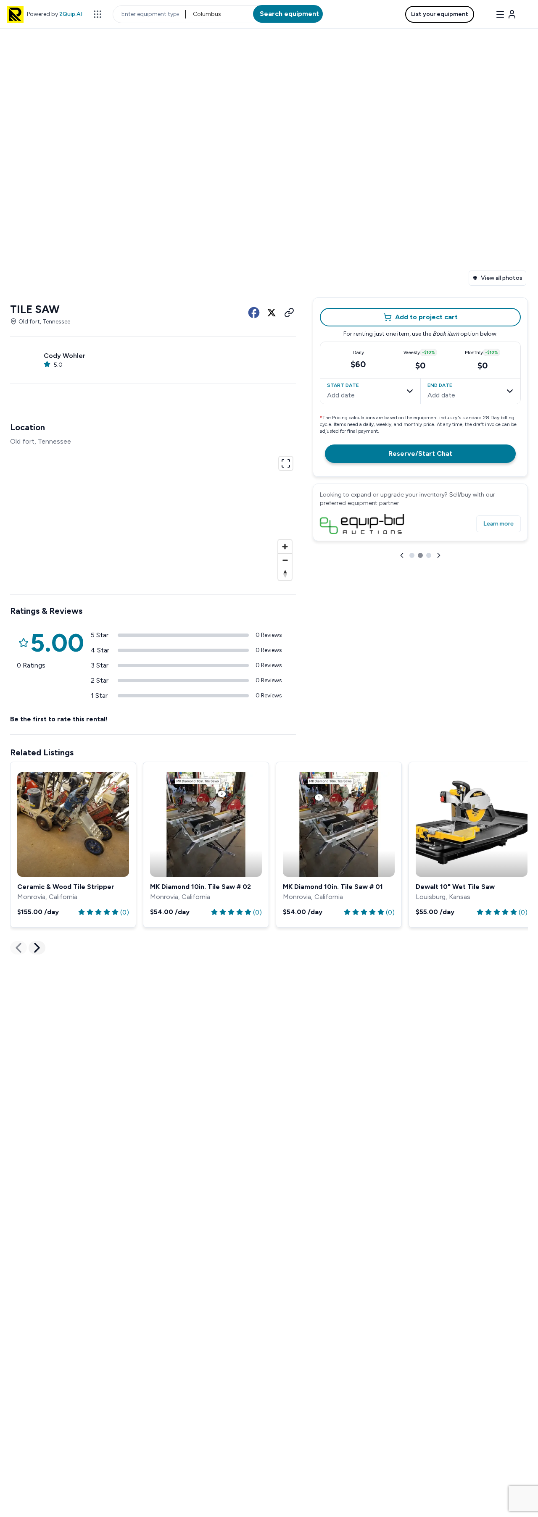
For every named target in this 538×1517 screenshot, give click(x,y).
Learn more (498, 523)
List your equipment (439, 14)
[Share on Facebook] (254, 312)
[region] (153, 517)
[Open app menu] (97, 14)
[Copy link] (289, 312)
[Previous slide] (402, 555)
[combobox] (193, 14)
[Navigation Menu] (506, 14)
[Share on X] (271, 312)
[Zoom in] (285, 546)
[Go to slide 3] (428, 555)
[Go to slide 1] (411, 555)
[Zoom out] (285, 560)
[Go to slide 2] (420, 555)
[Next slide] (439, 555)
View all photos (501, 277)
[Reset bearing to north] (285, 573)
